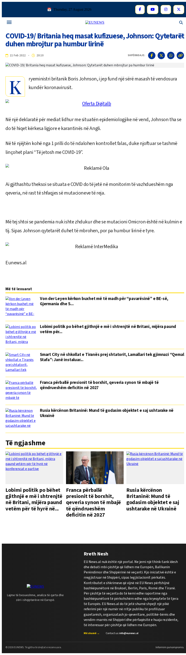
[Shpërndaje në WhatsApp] (171, 55)
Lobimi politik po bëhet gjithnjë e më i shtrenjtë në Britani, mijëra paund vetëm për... (108, 329)
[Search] (181, 22)
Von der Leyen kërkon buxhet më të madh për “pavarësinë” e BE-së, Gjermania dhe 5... (104, 301)
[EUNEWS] (35, 586)
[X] (178, 9)
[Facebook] (140, 9)
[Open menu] (9, 22)
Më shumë (92, 633)
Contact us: (122, 633)
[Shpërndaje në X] (161, 55)
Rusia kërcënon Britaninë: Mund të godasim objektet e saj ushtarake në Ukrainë (107, 413)
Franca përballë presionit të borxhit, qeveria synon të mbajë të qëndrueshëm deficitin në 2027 (99, 385)
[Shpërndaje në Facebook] (152, 55)
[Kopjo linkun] (180, 55)
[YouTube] (152, 9)
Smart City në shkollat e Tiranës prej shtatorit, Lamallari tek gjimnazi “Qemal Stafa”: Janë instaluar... (112, 357)
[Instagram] (166, 9)
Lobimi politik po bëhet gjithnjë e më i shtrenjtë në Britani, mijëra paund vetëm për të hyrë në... (33, 499)
